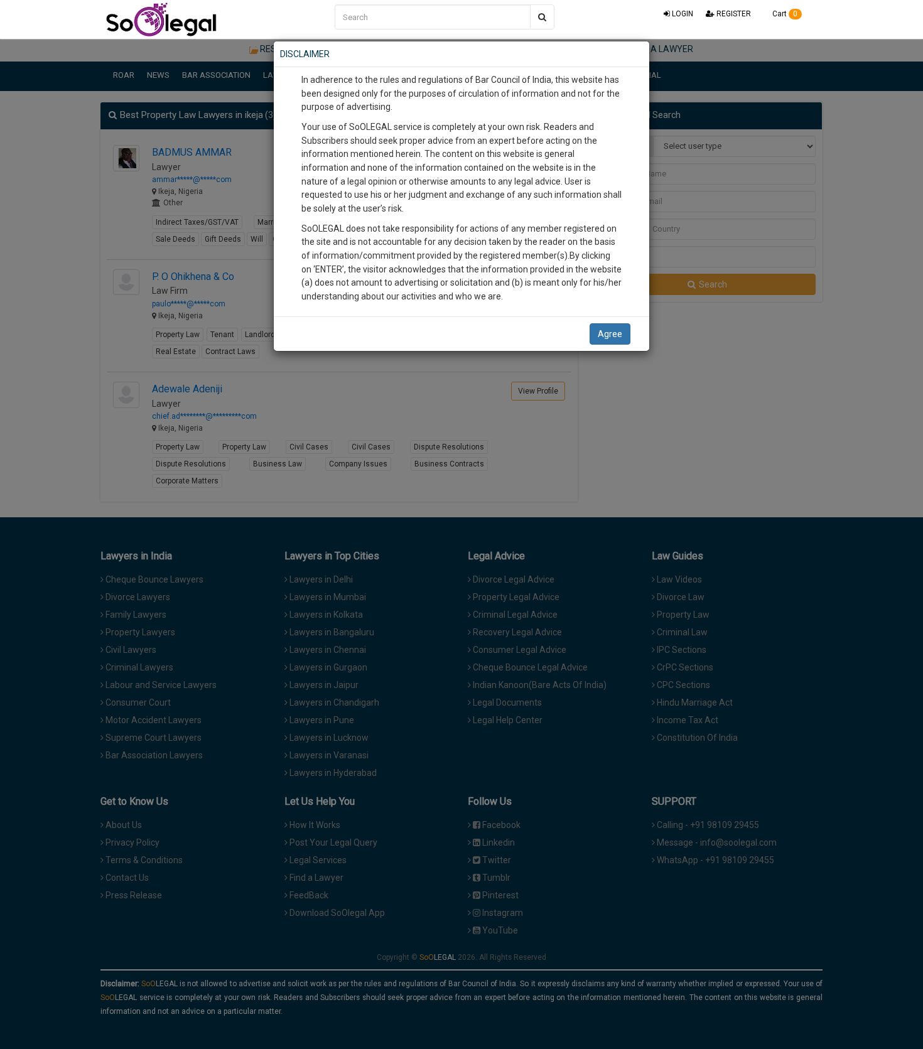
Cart (783, 13)
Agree (610, 334)
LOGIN (681, 13)
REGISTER (733, 13)
